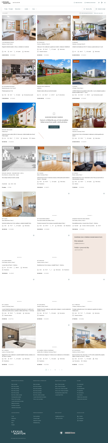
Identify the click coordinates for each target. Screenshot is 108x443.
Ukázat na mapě (101, 9)
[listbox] (21, 396)
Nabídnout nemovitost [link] (90, 2)
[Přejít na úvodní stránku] (6, 2)
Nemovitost (17, 9)
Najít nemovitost (79, 2)
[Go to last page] (62, 370)
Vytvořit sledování (54, 127)
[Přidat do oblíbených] (33, 17)
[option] (21, 384)
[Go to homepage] (18, 432)
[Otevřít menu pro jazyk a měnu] (102, 3)
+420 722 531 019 (16, 2)
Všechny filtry (89, 9)
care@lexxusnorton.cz (79, 243)
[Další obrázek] (33, 29)
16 (55, 369)
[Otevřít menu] (105, 3)
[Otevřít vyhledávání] (99, 3)
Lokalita (26, 9)
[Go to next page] (59, 370)
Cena (33, 9)
